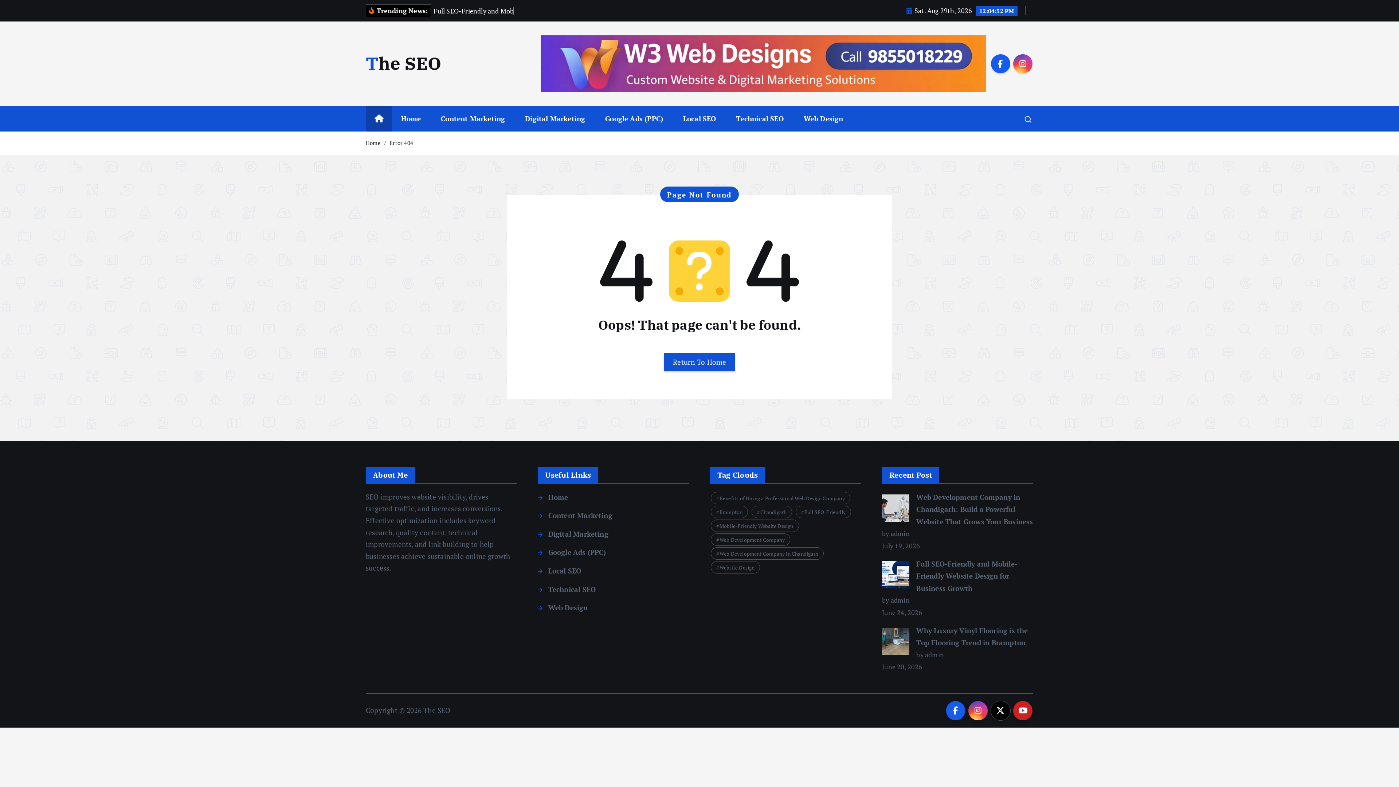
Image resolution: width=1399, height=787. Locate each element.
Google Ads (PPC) (634, 118)
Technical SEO (760, 118)
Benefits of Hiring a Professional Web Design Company (782, 498)
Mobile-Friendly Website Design (756, 525)
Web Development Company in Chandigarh (769, 553)
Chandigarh (773, 512)
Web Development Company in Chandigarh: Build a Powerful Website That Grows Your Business (974, 509)
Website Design (737, 567)
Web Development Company (752, 539)
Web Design (823, 118)
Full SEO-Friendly (825, 512)
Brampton (731, 512)
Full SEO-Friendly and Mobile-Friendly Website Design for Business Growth (967, 576)
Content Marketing (473, 118)
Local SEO (699, 118)
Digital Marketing (555, 118)
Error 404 (401, 142)
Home (411, 118)
